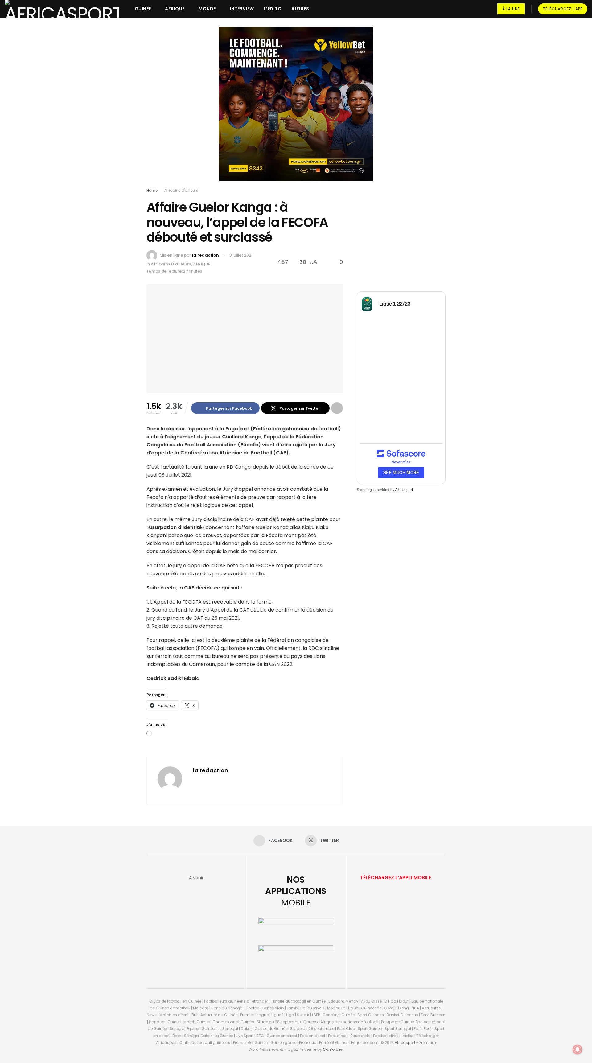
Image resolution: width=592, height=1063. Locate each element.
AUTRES (300, 9)
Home (152, 190)
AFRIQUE (175, 9)
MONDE (207, 9)
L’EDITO (273, 9)
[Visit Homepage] (62, 9)
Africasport (404, 490)
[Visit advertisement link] (296, 108)
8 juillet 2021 (241, 255)
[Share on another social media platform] (337, 408)
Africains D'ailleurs (181, 190)
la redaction (205, 255)
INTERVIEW (242, 9)
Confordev (333, 1049)
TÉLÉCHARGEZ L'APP (562, 8)
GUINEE (143, 9)
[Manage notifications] (577, 1049)
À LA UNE (511, 8)
